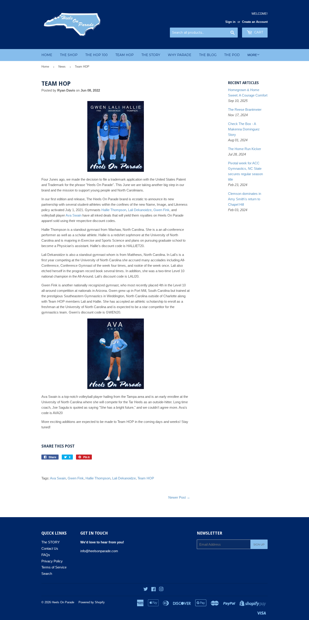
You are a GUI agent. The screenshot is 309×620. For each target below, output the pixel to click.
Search (46, 573)
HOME (46, 55)
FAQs (45, 555)
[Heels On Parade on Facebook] (153, 590)
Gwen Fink (161, 210)
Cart (258, 32)
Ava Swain (73, 215)
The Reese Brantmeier (244, 109)
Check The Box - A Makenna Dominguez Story (244, 129)
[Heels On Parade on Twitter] (145, 590)
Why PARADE (179, 55)
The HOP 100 (96, 55)
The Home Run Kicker (244, 149)
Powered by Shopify (91, 602)
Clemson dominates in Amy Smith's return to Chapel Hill (244, 199)
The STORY (150, 55)
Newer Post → (179, 497)
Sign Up (259, 544)
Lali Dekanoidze (140, 210)
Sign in (230, 22)
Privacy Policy (52, 561)
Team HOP (124, 55)
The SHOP (69, 55)
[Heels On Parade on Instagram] (161, 590)
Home (45, 66)
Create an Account (255, 22)
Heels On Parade (63, 602)
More (252, 55)
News (62, 66)
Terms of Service (54, 567)
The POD (232, 55)
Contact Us (49, 548)
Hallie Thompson (113, 210)
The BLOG (207, 55)
